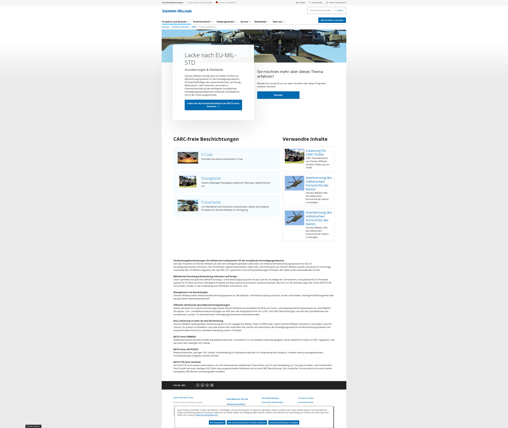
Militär (194, 27)
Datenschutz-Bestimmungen (273, 402)
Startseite (166, 27)
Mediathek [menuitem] (260, 21)
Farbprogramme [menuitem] (225, 21)
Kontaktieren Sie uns (237, 399)
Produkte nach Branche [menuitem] (174, 21)
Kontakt (278, 95)
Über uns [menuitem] (277, 21)
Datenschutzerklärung (206, 414)
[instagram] (207, 385)
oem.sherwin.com (183, 397)
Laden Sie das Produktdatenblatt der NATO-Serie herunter (213, 105)
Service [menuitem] (244, 21)
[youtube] (212, 385)
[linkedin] (202, 385)
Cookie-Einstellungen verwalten (283, 423)
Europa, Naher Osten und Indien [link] (200, 2)
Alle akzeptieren (217, 423)
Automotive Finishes (306, 402)
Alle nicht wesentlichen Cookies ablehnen (247, 423)
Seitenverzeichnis (236, 404)
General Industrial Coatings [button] (172, 2)
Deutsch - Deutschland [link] (226, 3)
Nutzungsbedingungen (270, 398)
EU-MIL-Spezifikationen (207, 27)
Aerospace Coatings (305, 398)
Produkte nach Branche (181, 27)
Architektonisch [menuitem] (201, 21)
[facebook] (197, 385)
